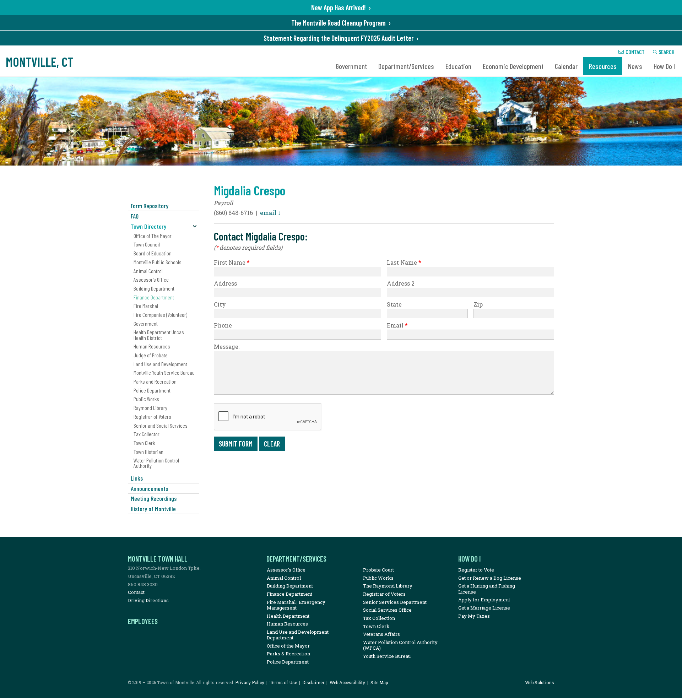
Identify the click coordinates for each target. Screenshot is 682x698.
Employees (143, 621)
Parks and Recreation (155, 381)
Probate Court (378, 570)
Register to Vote (476, 570)
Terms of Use (283, 682)
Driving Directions (148, 600)
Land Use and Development (160, 364)
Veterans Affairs (381, 634)
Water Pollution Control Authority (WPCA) (400, 645)
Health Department (288, 616)
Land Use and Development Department (298, 635)
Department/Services (406, 66)
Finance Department (154, 297)
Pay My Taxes (474, 616)
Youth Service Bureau (387, 656)
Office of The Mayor (153, 235)
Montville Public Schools (158, 262)
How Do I (664, 66)
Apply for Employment (484, 599)
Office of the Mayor (288, 646)
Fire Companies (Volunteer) (160, 314)
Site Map (379, 682)
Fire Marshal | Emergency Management (296, 605)
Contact (635, 51)
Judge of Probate (151, 355)
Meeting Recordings (154, 498)
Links (137, 478)
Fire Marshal (146, 305)
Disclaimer (313, 682)
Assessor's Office (151, 279)
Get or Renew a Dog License (489, 578)
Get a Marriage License (484, 608)
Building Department (154, 288)
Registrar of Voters (152, 416)
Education (458, 66)
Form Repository (149, 206)
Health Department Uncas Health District (159, 335)
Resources (603, 66)
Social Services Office (387, 610)
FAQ (135, 216)
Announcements (149, 488)
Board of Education (153, 253)
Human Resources (152, 346)
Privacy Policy (249, 682)
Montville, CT (39, 61)
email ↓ (270, 212)
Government (351, 66)
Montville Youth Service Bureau (164, 372)
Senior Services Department (395, 602)
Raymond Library (150, 407)
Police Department (152, 390)
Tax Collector (146, 434)
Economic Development (513, 66)
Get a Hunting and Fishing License (486, 589)
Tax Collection (379, 618)
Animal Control (148, 270)
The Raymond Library (387, 586)
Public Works (146, 398)
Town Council (147, 244)
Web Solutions (539, 682)
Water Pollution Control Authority (156, 463)
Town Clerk (144, 442)
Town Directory (148, 226)
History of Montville (153, 509)
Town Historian (148, 451)
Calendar (566, 66)
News (635, 66)
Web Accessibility (347, 682)
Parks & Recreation (288, 653)
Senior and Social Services (161, 425)
